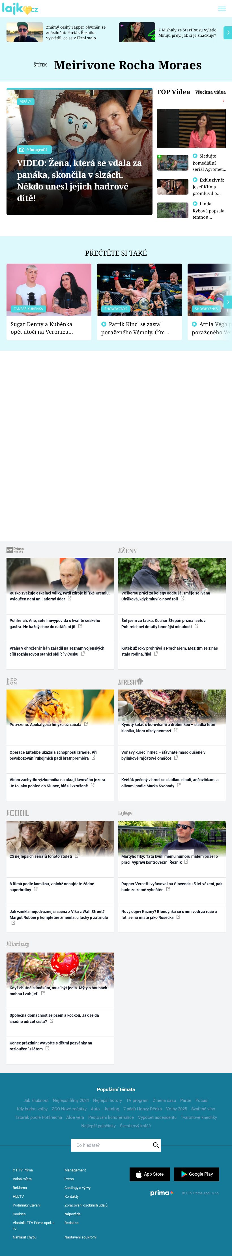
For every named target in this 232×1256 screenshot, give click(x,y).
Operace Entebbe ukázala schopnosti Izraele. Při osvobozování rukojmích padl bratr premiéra (53, 755)
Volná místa (22, 1179)
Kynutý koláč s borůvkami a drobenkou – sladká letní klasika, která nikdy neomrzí (168, 727)
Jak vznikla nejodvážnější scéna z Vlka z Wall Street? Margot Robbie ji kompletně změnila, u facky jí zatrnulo (59, 914)
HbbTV (18, 1196)
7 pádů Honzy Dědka (142, 1108)
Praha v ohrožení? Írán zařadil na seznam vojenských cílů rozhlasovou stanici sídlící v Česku (57, 651)
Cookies (19, 1214)
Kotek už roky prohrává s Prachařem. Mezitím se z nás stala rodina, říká (169, 651)
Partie (185, 1100)
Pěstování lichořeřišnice (111, 1117)
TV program (137, 1100)
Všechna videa (210, 92)
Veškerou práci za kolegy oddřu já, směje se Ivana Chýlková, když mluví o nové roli (165, 596)
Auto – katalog (105, 1108)
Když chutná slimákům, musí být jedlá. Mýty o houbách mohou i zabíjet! (58, 991)
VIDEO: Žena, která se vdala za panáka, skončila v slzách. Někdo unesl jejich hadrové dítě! (79, 180)
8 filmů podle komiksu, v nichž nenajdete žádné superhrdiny (52, 887)
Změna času (164, 1100)
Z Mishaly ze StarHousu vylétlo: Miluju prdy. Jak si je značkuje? (188, 32)
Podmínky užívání (26, 1205)
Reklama (20, 1188)
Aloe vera (75, 1117)
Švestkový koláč (135, 1125)
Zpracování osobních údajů (86, 1205)
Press (69, 1179)
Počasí (202, 1100)
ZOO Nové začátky (69, 1108)
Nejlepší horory (107, 1100)
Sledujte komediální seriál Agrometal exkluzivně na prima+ (209, 169)
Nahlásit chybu (24, 1237)
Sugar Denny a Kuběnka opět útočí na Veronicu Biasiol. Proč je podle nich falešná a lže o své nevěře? (44, 327)
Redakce (72, 1223)
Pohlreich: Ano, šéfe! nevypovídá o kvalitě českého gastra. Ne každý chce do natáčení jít (55, 623)
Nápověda (73, 1214)
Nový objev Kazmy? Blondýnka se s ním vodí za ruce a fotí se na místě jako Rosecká (169, 914)
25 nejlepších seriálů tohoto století (41, 856)
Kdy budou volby (32, 1108)
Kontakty (72, 1196)
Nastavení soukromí (80, 1237)
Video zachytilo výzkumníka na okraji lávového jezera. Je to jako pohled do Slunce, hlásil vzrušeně (58, 782)
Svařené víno (203, 1108)
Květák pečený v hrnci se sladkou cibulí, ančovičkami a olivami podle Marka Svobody (170, 782)
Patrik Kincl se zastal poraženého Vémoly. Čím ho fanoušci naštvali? (137, 328)
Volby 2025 (176, 1108)
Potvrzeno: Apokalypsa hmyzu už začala (46, 724)
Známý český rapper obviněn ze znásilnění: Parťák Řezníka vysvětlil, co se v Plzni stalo (76, 32)
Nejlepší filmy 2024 (71, 1100)
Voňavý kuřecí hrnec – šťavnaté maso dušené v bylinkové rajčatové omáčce (163, 755)
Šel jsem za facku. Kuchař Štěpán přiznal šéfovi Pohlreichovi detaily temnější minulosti (164, 623)
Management (75, 1170)
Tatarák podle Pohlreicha (38, 1117)
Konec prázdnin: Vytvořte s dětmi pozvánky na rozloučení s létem (51, 1046)
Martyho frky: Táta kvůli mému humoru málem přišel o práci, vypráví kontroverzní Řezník (169, 859)
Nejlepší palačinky (98, 1125)
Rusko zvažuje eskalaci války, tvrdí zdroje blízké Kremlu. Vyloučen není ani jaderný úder (60, 596)
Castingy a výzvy (78, 1188)
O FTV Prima (23, 1170)
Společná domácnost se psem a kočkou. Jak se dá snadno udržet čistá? (54, 1018)
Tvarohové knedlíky (199, 1117)
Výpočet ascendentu (157, 1117)
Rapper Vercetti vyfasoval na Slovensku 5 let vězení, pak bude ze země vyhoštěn (171, 887)
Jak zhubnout (36, 1100)
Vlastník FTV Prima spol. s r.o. (34, 1226)
